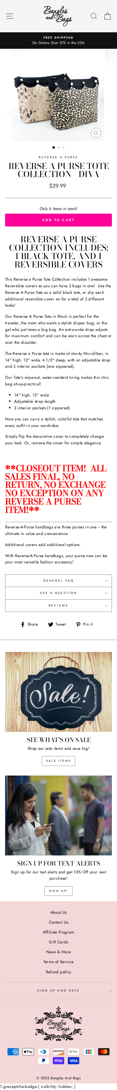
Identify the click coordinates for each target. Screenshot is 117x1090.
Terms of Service (59, 962)
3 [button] (64, 148)
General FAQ (58, 580)
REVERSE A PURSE (58, 157)
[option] (58, 40)
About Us (58, 912)
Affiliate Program (58, 932)
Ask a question (58, 593)
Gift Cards (58, 942)
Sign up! (58, 891)
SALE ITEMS (58, 760)
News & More (58, 952)
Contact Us (58, 922)
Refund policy (58, 972)
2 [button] (59, 148)
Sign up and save (58, 990)
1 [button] (54, 147)
